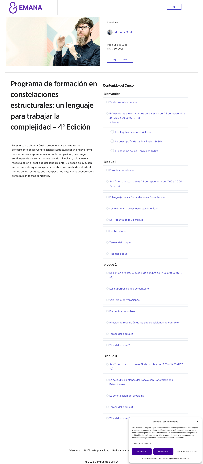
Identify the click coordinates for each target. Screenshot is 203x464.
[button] (197, 421)
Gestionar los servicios (142, 443)
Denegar (163, 451)
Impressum (184, 458)
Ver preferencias (186, 451)
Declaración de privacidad (168, 458)
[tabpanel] (55, 161)
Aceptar (142, 451)
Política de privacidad (96, 450)
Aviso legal (74, 450)
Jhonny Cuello (124, 32)
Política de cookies (149, 458)
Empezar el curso (120, 60)
